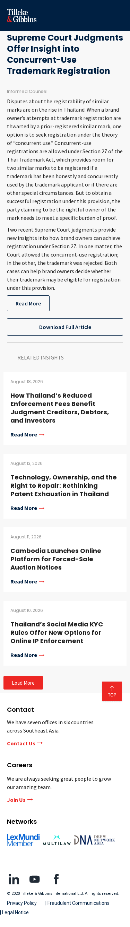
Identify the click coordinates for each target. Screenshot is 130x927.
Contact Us (21, 743)
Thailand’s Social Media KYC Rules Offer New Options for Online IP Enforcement (56, 632)
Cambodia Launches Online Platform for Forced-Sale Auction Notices (55, 559)
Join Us (16, 799)
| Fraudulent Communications (77, 903)
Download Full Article (65, 326)
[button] (102, 15)
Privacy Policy (22, 903)
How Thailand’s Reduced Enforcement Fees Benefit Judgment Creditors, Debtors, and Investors (59, 408)
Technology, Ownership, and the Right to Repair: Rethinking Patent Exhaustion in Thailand (63, 485)
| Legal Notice (14, 912)
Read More (28, 303)
